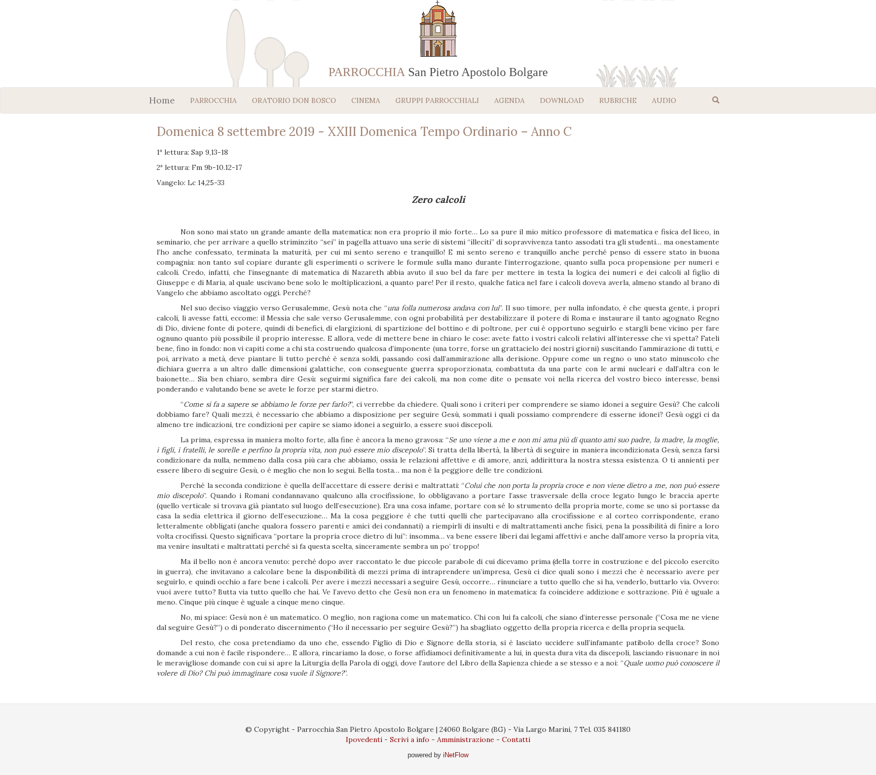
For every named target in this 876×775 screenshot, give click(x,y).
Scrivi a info (409, 739)
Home (162, 100)
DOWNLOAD (562, 100)
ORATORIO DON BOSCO (294, 100)
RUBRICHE (618, 100)
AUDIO (664, 100)
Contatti (516, 739)
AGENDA (509, 100)
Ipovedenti (364, 739)
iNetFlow (454, 755)
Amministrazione (465, 739)
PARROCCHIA (213, 100)
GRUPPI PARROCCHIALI (437, 100)
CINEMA (365, 100)
